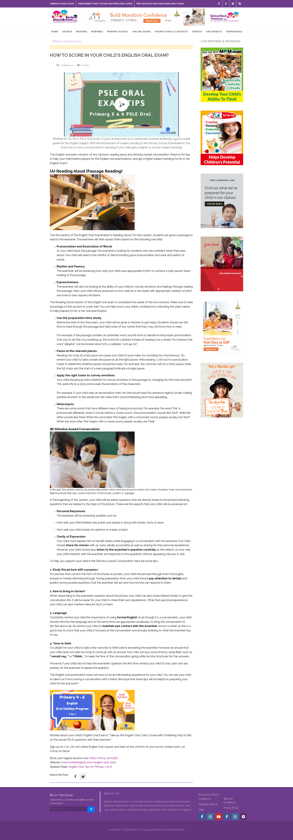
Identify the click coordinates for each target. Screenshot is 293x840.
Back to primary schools (67, 41)
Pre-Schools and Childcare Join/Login (160, 4)
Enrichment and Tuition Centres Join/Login (105, 4)
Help (201, 809)
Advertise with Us (208, 804)
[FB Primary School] (225, 3)
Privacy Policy (231, 807)
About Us (112, 793)
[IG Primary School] (239, 3)
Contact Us (205, 798)
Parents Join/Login (62, 4)
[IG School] (232, 3)
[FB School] (219, 3)
